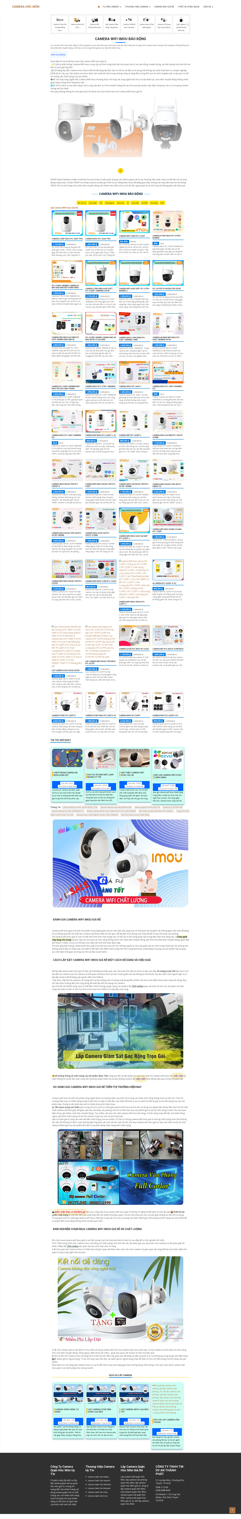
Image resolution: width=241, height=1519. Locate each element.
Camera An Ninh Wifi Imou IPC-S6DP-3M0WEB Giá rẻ (166, 338)
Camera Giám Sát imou (98, 1492)
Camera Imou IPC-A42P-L (130, 386)
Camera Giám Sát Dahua (98, 1476)
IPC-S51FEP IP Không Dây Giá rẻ (167, 289)
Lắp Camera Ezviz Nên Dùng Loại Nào (99, 1410)
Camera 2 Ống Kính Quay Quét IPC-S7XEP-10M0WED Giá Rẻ (99, 290)
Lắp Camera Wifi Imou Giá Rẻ (64, 207)
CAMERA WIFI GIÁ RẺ (164, 6)
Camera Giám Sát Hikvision (99, 1484)
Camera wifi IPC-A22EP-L (130, 435)
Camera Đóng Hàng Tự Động (67, 1410)
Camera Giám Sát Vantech (99, 1480)
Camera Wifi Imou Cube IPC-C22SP (100, 581)
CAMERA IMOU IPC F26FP (129, 715)
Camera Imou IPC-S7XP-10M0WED (100, 386)
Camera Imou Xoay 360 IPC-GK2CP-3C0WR (97, 534)
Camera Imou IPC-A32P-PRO (98, 239)
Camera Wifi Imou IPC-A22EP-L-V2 (100, 435)
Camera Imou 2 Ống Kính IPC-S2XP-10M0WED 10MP (132, 339)
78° (101, 203)
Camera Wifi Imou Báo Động (120, 39)
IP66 (162, 203)
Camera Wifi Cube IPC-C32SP (132, 236)
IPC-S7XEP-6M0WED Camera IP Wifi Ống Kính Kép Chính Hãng (65, 287)
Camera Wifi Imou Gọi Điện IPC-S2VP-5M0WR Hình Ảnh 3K (66, 338)
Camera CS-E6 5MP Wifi (172, 807)
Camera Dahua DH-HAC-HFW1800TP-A (68, 811)
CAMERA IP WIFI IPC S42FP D (64, 715)
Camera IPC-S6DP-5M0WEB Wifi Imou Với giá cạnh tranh (66, 387)
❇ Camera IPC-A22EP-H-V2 (164, 583)
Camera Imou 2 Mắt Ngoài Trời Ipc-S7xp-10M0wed (97, 815)
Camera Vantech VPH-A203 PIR (147, 807)
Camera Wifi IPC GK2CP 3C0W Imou (168, 649)
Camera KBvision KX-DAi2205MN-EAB (116, 807)
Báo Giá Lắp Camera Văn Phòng (166, 1421)
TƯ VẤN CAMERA (110, 6)
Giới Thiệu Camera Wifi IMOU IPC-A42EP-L (156, 811)
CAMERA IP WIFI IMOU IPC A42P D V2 (100, 715)
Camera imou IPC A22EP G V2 (165, 715)
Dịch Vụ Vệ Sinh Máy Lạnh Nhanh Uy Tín (100, 775)
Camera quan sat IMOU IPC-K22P (134, 649)
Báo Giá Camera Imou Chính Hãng (135, 815)
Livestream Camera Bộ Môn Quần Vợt (65, 773)
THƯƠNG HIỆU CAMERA (136, 6)
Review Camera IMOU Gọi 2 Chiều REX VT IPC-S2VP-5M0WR (111, 811)
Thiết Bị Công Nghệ (188, 6)
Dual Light (93, 203)
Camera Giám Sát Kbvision (99, 1488)
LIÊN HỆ (207, 6)
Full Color (120, 203)
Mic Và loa (82, 203)
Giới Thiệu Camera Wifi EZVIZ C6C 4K (132, 773)
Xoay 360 (135, 203)
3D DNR (144, 203)
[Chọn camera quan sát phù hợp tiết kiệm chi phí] (188, 24)
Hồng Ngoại (109, 203)
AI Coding (154, 203)
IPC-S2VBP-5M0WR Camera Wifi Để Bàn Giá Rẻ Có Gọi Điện (100, 338)
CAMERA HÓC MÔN (25, 6)
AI (128, 203)
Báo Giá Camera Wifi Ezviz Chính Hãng (168, 776)
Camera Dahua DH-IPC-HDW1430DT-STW (80, 807)
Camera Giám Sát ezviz (98, 1496)
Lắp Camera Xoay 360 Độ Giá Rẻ (65, 670)
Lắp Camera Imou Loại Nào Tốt (135, 1410)
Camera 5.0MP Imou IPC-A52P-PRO (67, 239)
